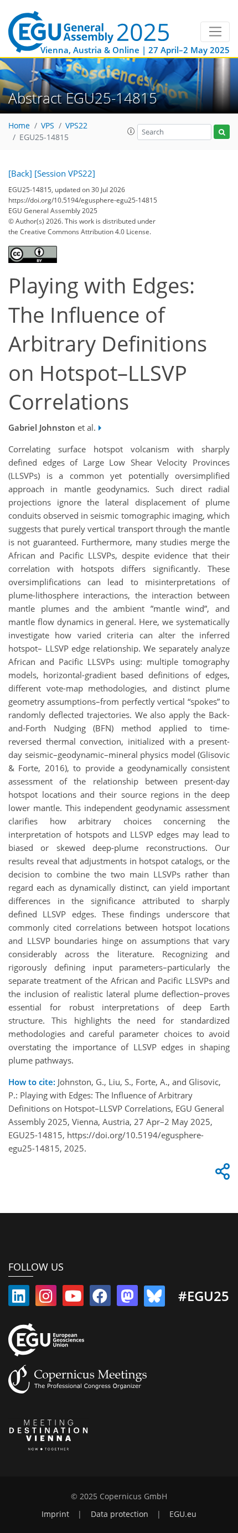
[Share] (220, 1174)
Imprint (55, 1514)
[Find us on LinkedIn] (18, 1298)
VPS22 (76, 126)
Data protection (119, 1514)
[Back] (20, 173)
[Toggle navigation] (215, 32)
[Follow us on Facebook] (100, 1298)
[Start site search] (222, 132)
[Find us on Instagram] (45, 1298)
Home (19, 126)
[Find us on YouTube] (73, 1298)
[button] (131, 131)
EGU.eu (182, 1514)
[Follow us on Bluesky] (154, 1298)
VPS (47, 126)
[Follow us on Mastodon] (127, 1298)
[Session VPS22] (64, 173)
